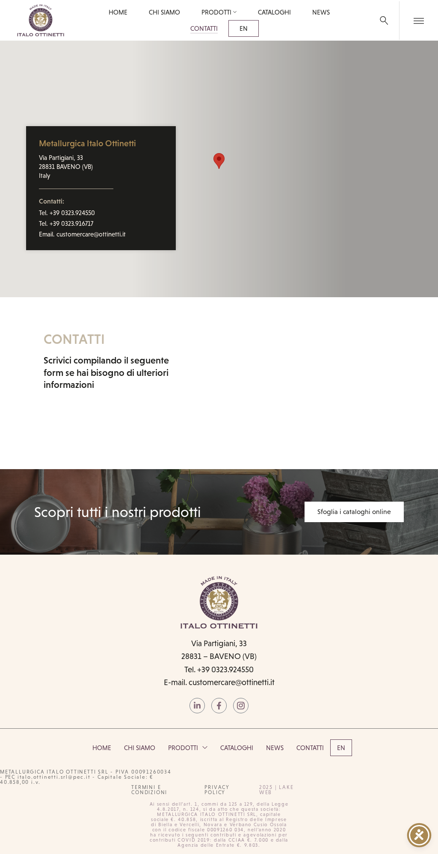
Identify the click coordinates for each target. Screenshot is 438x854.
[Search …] (384, 20)
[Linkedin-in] (197, 705)
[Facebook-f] (219, 705)
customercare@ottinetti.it (232, 682)
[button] (219, 161)
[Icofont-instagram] (241, 705)
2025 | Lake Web (276, 789)
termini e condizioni (149, 789)
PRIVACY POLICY (217, 789)
